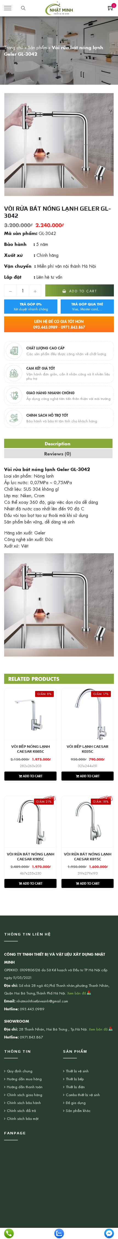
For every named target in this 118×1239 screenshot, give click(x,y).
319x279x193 (88, 873)
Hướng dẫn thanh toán (25, 1086)
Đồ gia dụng (76, 1102)
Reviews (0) (57, 454)
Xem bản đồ (77, 993)
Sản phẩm (37, 47)
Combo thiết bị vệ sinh (83, 1094)
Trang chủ (13, 47)
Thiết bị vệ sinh (77, 1070)
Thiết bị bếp (75, 1078)
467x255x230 (30, 873)
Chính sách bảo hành (24, 1102)
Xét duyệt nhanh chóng (31, 306)
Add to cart (83, 291)
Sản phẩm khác (78, 1110)
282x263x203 (30, 765)
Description (58, 443)
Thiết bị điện (75, 1086)
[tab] (58, 443)
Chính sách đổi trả (21, 1110)
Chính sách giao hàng (24, 1094)
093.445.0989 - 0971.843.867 (59, 324)
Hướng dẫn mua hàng (24, 1078)
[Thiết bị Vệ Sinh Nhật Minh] (59, 7)
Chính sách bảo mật (22, 1118)
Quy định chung (19, 1070)
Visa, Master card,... (87, 306)
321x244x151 (87, 765)
